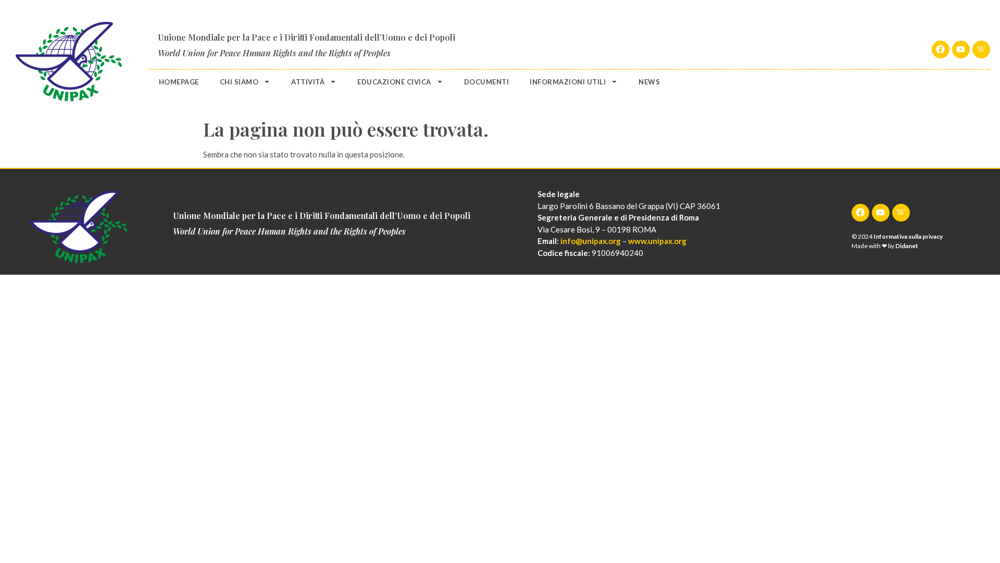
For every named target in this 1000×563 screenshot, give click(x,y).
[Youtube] (961, 49)
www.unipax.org (657, 241)
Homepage (179, 82)
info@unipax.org (590, 241)
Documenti (486, 82)
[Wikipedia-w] (981, 49)
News (649, 82)
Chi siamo (239, 82)
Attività (307, 82)
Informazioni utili (568, 82)
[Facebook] (940, 49)
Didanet (906, 246)
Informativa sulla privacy (908, 236)
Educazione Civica (394, 82)
